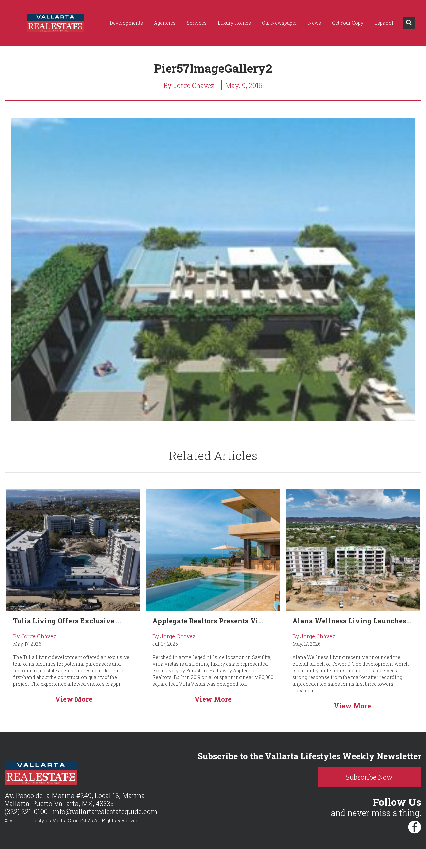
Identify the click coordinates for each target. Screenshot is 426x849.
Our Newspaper (279, 23)
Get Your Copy (347, 23)
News (314, 23)
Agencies (165, 23)
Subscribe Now (369, 777)
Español (383, 23)
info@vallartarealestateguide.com (105, 811)
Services (197, 23)
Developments (126, 23)
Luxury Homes (234, 23)
